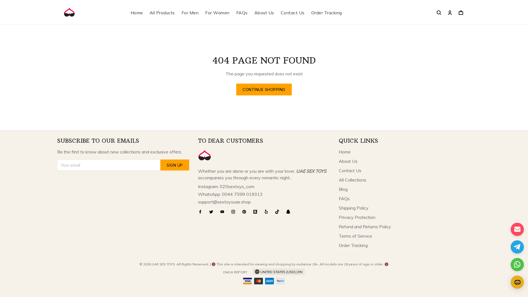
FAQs (242, 12)
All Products (162, 12)
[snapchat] (290, 211)
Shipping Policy (354, 208)
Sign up (175, 165)
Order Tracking (326, 12)
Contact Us (293, 12)
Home (137, 12)
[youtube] (224, 211)
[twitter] (213, 211)
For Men (190, 12)
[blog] (257, 211)
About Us (264, 12)
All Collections (352, 180)
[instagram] (235, 211)
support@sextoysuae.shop (224, 202)
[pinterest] (246, 211)
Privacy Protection (357, 217)
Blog (343, 189)
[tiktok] (279, 211)
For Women (217, 12)
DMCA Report (235, 272)
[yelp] (268, 211)
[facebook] (202, 211)
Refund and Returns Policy (365, 226)
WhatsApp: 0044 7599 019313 (230, 194)
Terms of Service (355, 236)
